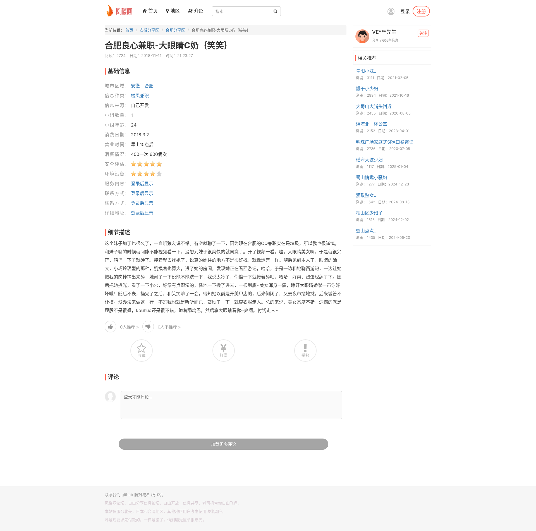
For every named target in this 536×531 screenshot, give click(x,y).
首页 (152, 11)
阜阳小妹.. (366, 71)
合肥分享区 (175, 30)
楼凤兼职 (140, 95)
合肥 (149, 86)
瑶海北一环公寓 (371, 124)
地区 (174, 11)
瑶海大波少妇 (369, 160)
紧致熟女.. (366, 195)
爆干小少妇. (367, 88)
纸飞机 (157, 494)
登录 (405, 11)
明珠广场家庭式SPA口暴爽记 (384, 142)
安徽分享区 (149, 30)
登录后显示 (142, 183)
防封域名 (142, 494)
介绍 (198, 11)
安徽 (135, 86)
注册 (421, 11)
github (127, 494)
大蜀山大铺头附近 (374, 106)
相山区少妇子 (369, 213)
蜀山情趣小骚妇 (371, 177)
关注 (423, 33)
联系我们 (112, 494)
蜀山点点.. (366, 231)
